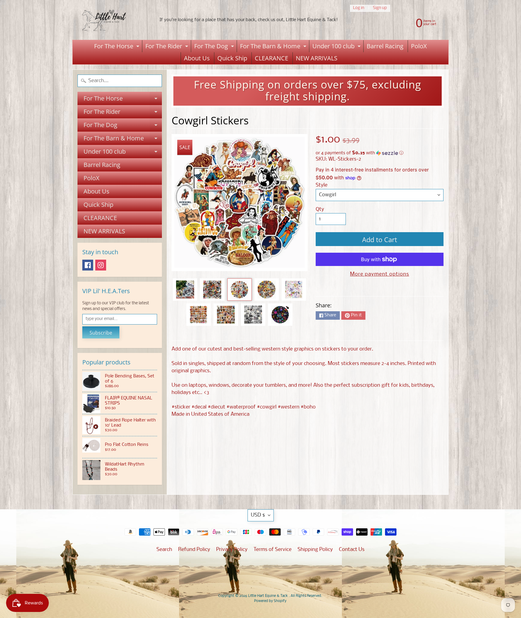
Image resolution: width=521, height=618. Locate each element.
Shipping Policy (315, 549)
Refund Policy (194, 549)
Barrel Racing (385, 46)
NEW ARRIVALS (316, 58)
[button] (380, 153)
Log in (358, 8)
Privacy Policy (232, 549)
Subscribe (101, 332)
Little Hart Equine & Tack (268, 596)
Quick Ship (232, 58)
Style (321, 185)
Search (164, 549)
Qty (320, 209)
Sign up (380, 8)
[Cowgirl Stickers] (185, 289)
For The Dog (214, 47)
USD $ (258, 515)
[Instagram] (100, 265)
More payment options (379, 274)
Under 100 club (337, 47)
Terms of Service (273, 549)
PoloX (419, 46)
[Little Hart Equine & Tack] (110, 20)
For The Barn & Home (274, 47)
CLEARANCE (271, 58)
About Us (197, 58)
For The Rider (167, 47)
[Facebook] (87, 265)
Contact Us (352, 549)
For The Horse (117, 47)
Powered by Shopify (270, 601)
